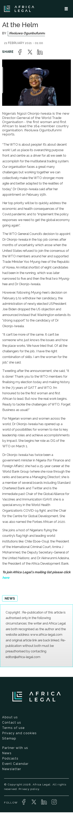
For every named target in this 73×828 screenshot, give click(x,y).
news (10, 598)
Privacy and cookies (19, 733)
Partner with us (15, 748)
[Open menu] (66, 9)
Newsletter (11, 769)
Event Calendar (15, 764)
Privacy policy (29, 789)
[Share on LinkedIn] (40, 52)
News (7, 753)
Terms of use (13, 728)
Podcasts (10, 758)
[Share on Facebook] (20, 52)
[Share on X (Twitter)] (30, 52)
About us (10, 717)
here (5, 578)
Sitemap (9, 738)
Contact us (11, 722)
